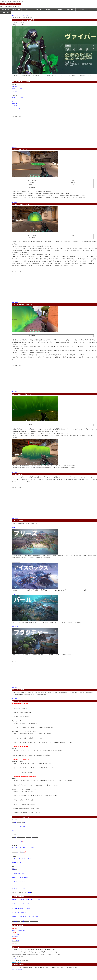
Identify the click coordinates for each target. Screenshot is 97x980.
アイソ (13, 830)
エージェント (37, 9)
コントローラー (24, 877)
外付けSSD (14, 908)
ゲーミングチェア (35, 899)
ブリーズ (14, 527)
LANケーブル (15, 912)
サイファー (19, 847)
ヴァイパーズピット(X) (17, 97)
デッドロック (15, 852)
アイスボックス (16, 562)
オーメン (28, 837)
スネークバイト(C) (16, 86)
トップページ (5, 9)
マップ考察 (59, 9)
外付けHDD (27, 908)
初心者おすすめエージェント (19, 873)
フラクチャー (15, 626)
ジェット (14, 822)
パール (13, 594)
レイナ (23, 822)
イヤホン (27, 899)
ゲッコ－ (19, 862)
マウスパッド (25, 904)
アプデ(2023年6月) (16, 108)
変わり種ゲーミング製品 (31, 916)
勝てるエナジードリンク (18, 916)
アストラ (14, 837)
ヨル (21, 826)
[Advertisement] (54, 128)
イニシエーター (22, 882)
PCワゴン (27, 912)
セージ (13, 847)
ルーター (22, 912)
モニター (14, 904)
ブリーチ (29, 858)
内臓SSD (20, 908)
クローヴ (19, 841)
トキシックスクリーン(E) (18, 91)
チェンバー (33, 847)
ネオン (24, 826)
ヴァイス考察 (15, 934)
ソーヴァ (18, 858)
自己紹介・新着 (16, 9)
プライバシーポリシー (81, 9)
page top (29, 892)
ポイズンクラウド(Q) (17, 88)
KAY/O (13, 858)
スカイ (23, 858)
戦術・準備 (70, 9)
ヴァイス (22, 852)
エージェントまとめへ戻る (18, 888)
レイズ (19, 822)
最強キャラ (48, 9)
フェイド (14, 862)
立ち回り (14, 101)
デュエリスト (15, 877)
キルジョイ (26, 847)
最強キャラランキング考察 (19, 930)
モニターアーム (34, 921)
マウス (19, 904)
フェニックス (15, 826)
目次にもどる (15, 147)
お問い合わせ (5, 12)
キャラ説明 (14, 106)
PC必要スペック (25, 921)
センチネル (14, 882)
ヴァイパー (35, 837)
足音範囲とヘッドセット (18, 899)
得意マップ (14, 103)
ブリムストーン (21, 837)
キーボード (33, 904)
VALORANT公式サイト (18, 969)
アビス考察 (15, 936)
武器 (27, 9)
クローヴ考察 (15, 941)
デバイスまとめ (16, 921)
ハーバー (14, 841)
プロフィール (15, 958)
